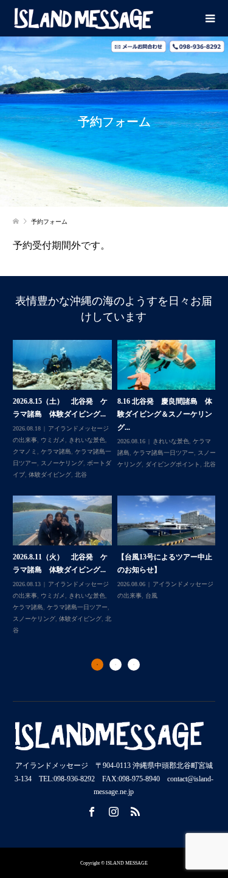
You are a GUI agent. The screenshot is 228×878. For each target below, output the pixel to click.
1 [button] (97, 664)
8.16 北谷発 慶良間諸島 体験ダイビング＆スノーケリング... (164, 414)
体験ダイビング (50, 474)
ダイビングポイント (172, 464)
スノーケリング (62, 463)
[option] (117, 488)
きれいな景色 (87, 440)
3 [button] (134, 664)
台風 (151, 595)
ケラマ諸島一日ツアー (163, 452)
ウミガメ (53, 440)
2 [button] (115, 664)
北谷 (81, 474)
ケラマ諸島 (56, 451)
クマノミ (25, 451)
